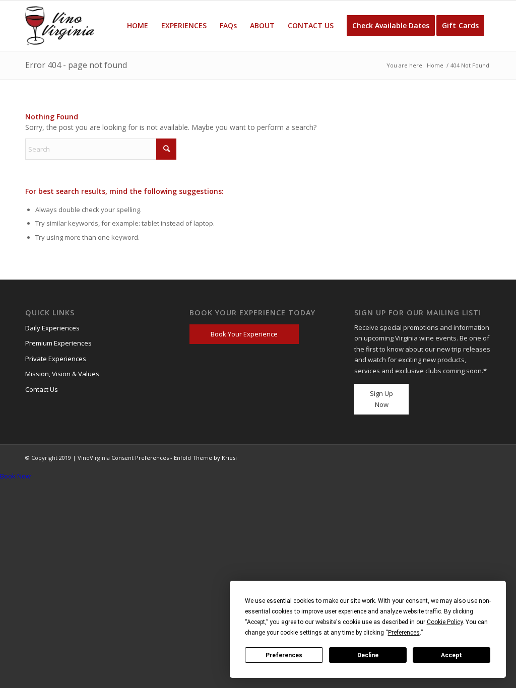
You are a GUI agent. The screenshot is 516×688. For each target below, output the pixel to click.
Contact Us (41, 389)
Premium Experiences (58, 343)
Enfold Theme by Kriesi (205, 457)
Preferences (284, 655)
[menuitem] (137, 26)
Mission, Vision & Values (62, 373)
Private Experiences (55, 358)
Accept (451, 655)
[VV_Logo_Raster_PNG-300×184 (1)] (59, 26)
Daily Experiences (52, 327)
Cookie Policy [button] (445, 622)
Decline (367, 655)
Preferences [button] (404, 632)
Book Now (15, 475)
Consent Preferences (140, 457)
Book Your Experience (244, 333)
